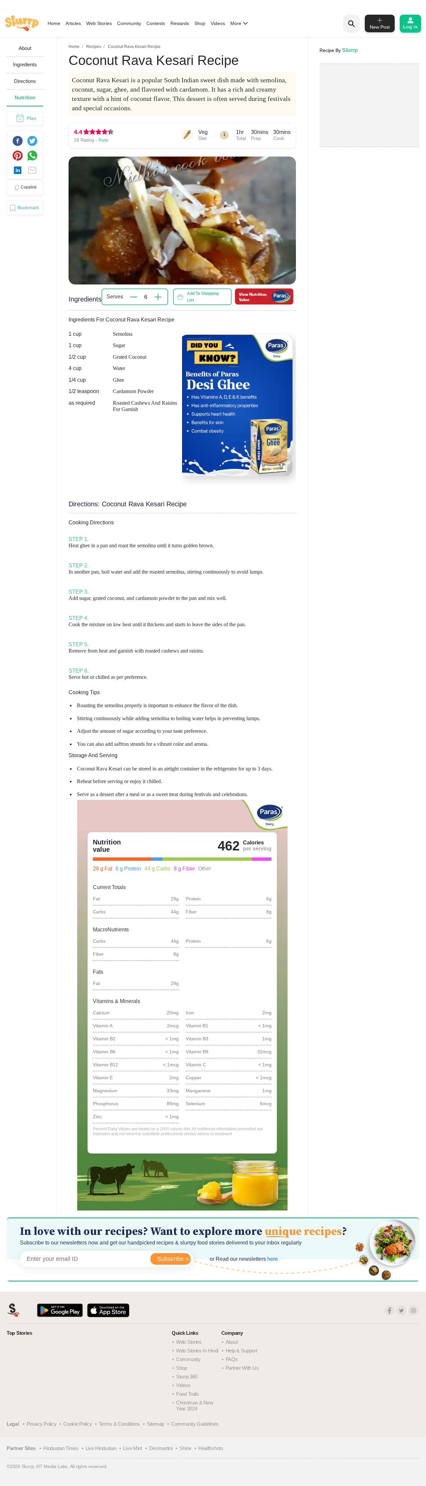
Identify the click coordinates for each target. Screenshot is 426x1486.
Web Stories (99, 23)
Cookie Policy (77, 1424)
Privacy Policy (42, 1424)
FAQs (232, 1359)
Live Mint (132, 1448)
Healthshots (210, 1448)
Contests (155, 23)
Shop (199, 23)
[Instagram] (413, 1310)
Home (54, 23)
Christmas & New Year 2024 (194, 1405)
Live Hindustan (101, 1448)
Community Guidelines (195, 1424)
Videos (218, 23)
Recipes (93, 46)
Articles (73, 23)
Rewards (179, 23)
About (232, 1342)
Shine (185, 1448)
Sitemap (155, 1424)
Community (129, 23)
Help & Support (241, 1350)
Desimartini (161, 1448)
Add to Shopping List (203, 296)
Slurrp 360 (186, 1376)
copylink (29, 187)
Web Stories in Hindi (197, 1350)
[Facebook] (389, 1310)
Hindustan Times (61, 1448)
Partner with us (242, 1368)
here (272, 1259)
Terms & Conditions (119, 1424)
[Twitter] (401, 1310)
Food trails (187, 1394)
